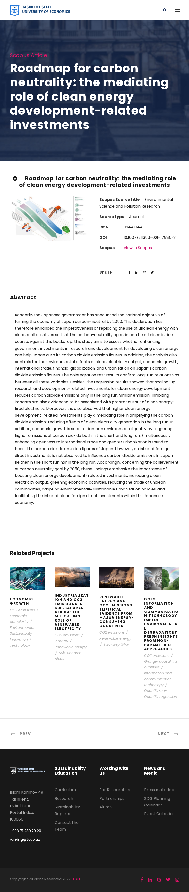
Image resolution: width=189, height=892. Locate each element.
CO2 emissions (22, 610)
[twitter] (168, 880)
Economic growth (27, 585)
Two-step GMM (116, 644)
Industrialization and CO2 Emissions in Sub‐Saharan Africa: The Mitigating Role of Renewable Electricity (72, 584)
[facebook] (142, 880)
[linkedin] (150, 880)
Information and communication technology (158, 679)
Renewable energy (71, 647)
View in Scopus (138, 248)
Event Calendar (159, 814)
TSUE (76, 879)
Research (64, 798)
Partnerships (111, 798)
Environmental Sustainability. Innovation (22, 633)
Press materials (159, 790)
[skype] (159, 880)
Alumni (105, 807)
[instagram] (177, 880)
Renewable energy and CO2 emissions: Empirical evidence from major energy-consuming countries (117, 584)
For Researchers (115, 790)
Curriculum (65, 790)
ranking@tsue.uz (25, 839)
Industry (61, 641)
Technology (20, 645)
